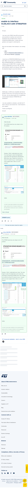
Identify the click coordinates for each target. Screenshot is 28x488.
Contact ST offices (5, 418)
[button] (1, 2)
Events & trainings (5, 433)
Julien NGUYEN (8, 116)
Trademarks (22, 481)
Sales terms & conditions (12, 481)
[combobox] (14, 6)
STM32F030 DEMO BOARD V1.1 (15, 52)
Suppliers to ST (4, 404)
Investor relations (5, 389)
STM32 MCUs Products (7, 10)
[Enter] (2, 6)
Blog (2, 407)
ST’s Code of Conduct (6, 463)
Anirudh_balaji (6, 14)
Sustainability (4, 393)
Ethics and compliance (6, 455)
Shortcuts (3, 444)
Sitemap (3, 448)
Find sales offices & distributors (8, 422)
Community (4, 426)
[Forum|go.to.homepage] (9, 2)
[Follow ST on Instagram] (8, 473)
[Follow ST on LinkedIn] (5, 473)
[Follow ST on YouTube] (14, 473)
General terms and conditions (8, 411)
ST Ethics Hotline (5, 459)
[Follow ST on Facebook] (11, 473)
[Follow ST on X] (2, 473)
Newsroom (3, 429)
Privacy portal (9, 482)
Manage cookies (18, 482)
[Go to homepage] (4, 377)
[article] (14, 283)
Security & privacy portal (7, 466)
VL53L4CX (17, 54)
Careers (3, 400)
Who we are (4, 385)
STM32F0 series (6, 217)
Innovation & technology (6, 396)
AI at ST (3, 437)
